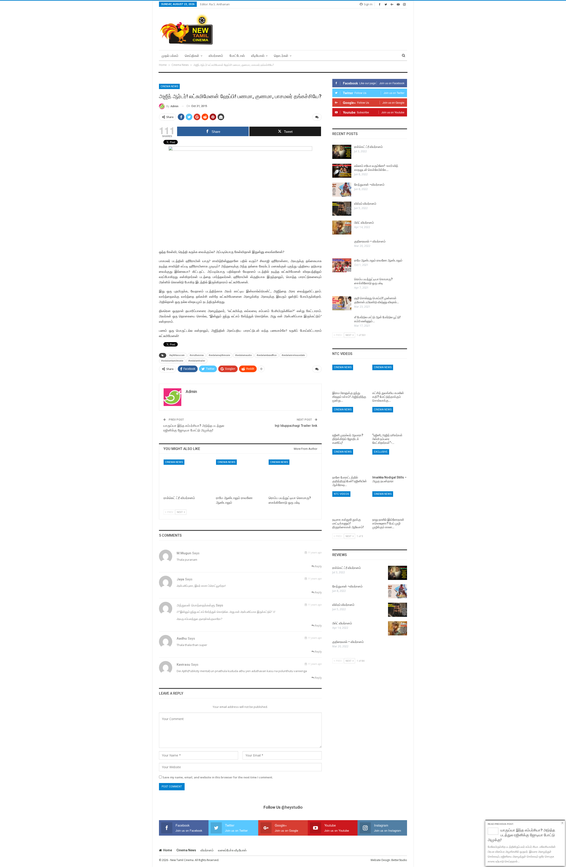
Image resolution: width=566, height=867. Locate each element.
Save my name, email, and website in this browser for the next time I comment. (218, 777)
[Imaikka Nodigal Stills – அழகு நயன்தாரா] (389, 461)
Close (562, 822)
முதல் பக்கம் (170, 56)
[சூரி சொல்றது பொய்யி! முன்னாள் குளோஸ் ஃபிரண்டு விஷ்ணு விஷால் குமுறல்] (341, 303)
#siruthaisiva (197, 355)
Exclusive (381, 451)
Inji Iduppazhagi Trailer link (296, 426)
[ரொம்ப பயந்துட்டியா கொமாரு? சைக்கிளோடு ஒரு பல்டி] (293, 476)
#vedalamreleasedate (293, 355)
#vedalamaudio (243, 355)
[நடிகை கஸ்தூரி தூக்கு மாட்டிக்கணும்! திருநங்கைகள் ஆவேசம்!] (349, 503)
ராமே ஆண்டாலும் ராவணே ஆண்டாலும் (378, 260)
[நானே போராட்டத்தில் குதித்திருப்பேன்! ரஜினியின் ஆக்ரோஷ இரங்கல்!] (349, 461)
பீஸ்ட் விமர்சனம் (364, 222)
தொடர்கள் (281, 56)
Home (167, 850)
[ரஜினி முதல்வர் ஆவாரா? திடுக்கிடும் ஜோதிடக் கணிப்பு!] (349, 419)
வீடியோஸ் (257, 56)
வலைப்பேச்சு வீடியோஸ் (232, 850)
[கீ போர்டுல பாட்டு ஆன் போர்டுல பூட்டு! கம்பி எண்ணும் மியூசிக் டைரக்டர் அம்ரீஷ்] (341, 322)
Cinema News (169, 86)
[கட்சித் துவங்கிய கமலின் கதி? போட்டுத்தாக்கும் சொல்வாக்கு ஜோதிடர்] (389, 377)
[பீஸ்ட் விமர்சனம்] (341, 228)
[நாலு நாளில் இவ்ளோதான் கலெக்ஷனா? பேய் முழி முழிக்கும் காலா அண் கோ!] (389, 503)
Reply (318, 566)
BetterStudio (399, 860)
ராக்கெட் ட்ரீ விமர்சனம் (368, 147)
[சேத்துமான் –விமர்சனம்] (341, 190)
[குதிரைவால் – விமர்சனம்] (341, 246)
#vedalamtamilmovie (172, 361)
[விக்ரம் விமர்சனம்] (341, 209)
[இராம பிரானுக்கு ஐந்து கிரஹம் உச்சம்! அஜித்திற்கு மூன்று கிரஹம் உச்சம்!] (349, 377)
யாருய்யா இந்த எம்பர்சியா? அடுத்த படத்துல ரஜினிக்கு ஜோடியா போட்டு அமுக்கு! (521, 835)
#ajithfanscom (177, 355)
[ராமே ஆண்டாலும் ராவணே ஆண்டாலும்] (240, 476)
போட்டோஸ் (237, 56)
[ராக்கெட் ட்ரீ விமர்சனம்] (188, 476)
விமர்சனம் (216, 56)
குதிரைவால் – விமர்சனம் (370, 241)
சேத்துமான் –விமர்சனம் (369, 184)
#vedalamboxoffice (267, 355)
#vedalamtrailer (196, 361)
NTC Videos (341, 493)
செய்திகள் (192, 56)
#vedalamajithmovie (219, 355)
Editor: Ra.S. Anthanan (215, 4)
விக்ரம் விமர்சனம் (365, 203)
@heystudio (292, 807)
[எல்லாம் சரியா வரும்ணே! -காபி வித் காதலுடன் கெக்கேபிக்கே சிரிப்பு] (341, 171)
